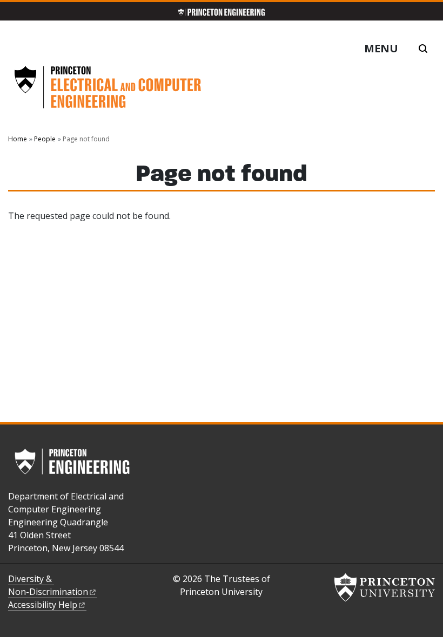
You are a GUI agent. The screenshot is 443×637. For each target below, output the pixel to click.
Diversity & (48, 585)
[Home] (107, 91)
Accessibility (42, 605)
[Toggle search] (423, 48)
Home (17, 138)
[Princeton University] (384, 587)
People (45, 138)
